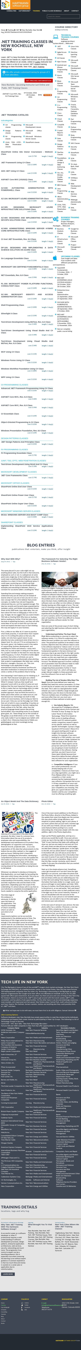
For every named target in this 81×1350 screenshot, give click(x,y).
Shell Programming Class (12, 305)
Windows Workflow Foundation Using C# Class (22, 369)
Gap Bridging (24, 11)
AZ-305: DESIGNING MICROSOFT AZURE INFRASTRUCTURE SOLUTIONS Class (27, 208)
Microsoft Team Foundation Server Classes (75, 86)
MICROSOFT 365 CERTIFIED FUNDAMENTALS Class (25, 267)
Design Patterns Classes (60, 146)
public (37, 62)
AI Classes (61, 58)
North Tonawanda (71, 1242)
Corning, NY (59, 1239)
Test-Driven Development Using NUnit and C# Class (24, 464)
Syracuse (58, 1250)
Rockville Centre (65, 1235)
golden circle (8, 716)
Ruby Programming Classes (76, 137)
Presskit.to (10, 655)
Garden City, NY (61, 1244)
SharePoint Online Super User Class (17, 504)
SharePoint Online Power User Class (17, 495)
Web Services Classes (74, 194)
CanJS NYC (5, 1024)
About (66, 11)
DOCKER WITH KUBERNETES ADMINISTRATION (64, 305)
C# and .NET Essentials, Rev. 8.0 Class (18, 239)
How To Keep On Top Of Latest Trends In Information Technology (65, 714)
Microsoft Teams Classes (61, 249)
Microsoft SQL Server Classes (75, 76)
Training (36, 11)
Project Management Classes (75, 247)
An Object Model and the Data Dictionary (19, 801)
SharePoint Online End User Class (16, 487)
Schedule (3, 1309)
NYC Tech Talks (16, 1024)
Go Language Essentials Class (15, 258)
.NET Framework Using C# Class (15, 163)
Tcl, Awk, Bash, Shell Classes (75, 166)
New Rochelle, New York (31, 30)
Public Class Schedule (52, 11)
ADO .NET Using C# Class (12, 171)
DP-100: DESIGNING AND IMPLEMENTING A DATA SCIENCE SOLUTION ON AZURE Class (27, 249)
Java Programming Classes (62, 191)
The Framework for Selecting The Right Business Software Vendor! (59, 560)
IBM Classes (61, 185)
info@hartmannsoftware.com (52, 1305)
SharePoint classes (32, 142)
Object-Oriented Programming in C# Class (20, 422)
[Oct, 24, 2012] (46, 804)
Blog (2, 1316)
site (2, 615)
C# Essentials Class (10, 414)
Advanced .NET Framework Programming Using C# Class (27, 388)
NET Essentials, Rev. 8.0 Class (14, 275)
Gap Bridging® (5, 1307)
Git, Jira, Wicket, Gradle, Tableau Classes (60, 177)
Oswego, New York (72, 1239)
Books (3, 1323)
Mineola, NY (64, 1246)
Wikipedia (23, 613)
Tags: (14, 561)
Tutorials (3, 1314)
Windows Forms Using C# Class (15, 360)
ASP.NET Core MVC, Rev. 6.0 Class (16, 397)
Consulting (11, 11)
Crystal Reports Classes (60, 133)
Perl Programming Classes (76, 121)
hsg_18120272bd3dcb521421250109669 (16, 32)
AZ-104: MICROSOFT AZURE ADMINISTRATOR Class (25, 199)
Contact (75, 11)
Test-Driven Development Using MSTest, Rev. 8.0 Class (26, 322)
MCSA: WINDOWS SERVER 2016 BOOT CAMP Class (24, 515)
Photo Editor (47, 801)
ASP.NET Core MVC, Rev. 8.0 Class (16, 405)
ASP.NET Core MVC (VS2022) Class (17, 179)
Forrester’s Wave (68, 729)
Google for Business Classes (75, 231)
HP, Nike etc (74, 614)
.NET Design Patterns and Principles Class (20, 442)
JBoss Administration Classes (62, 199)
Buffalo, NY (59, 1242)
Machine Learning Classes (74, 54)
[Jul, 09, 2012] (5, 804)
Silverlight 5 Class (9, 313)
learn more (8, 1274)
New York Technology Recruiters (35, 1024)
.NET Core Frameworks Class (14, 475)
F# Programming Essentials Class (16, 453)
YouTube (34, 617)
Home (3, 30)
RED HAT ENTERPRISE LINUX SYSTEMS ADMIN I (64, 280)
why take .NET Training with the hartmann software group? (12, 1227)
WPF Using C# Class (10, 377)
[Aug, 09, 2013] (5, 561)
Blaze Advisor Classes (60, 83)
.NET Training (38, 67)
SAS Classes (75, 143)
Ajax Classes (61, 61)
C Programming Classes (62, 91)
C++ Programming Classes (62, 107)
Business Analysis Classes (60, 231)
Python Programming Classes (76, 129)
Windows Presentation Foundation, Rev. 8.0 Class (23, 431)
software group (65, 1340)
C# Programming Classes (62, 99)
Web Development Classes (76, 186)
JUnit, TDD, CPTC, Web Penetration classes (13, 144)
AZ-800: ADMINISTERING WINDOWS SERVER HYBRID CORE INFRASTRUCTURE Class (27, 230)
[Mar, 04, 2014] (46, 563)
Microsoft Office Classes (74, 239)
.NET (18, 30)
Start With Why (25, 610)
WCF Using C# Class (10, 352)
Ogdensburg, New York (63, 1233)
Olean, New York (72, 1237)
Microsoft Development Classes (76, 68)
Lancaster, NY (68, 1248)
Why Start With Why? (10, 559)
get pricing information (38, 81)
